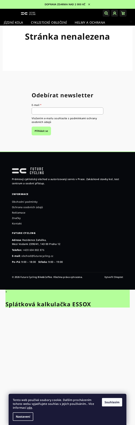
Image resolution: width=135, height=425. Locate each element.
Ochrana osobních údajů (27, 207)
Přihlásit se (41, 131)
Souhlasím (112, 402)
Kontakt (17, 223)
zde (29, 408)
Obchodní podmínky (25, 201)
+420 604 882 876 (33, 250)
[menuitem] (13, 23)
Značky (16, 218)
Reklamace (18, 212)
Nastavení (23, 417)
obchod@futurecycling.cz (37, 256)
